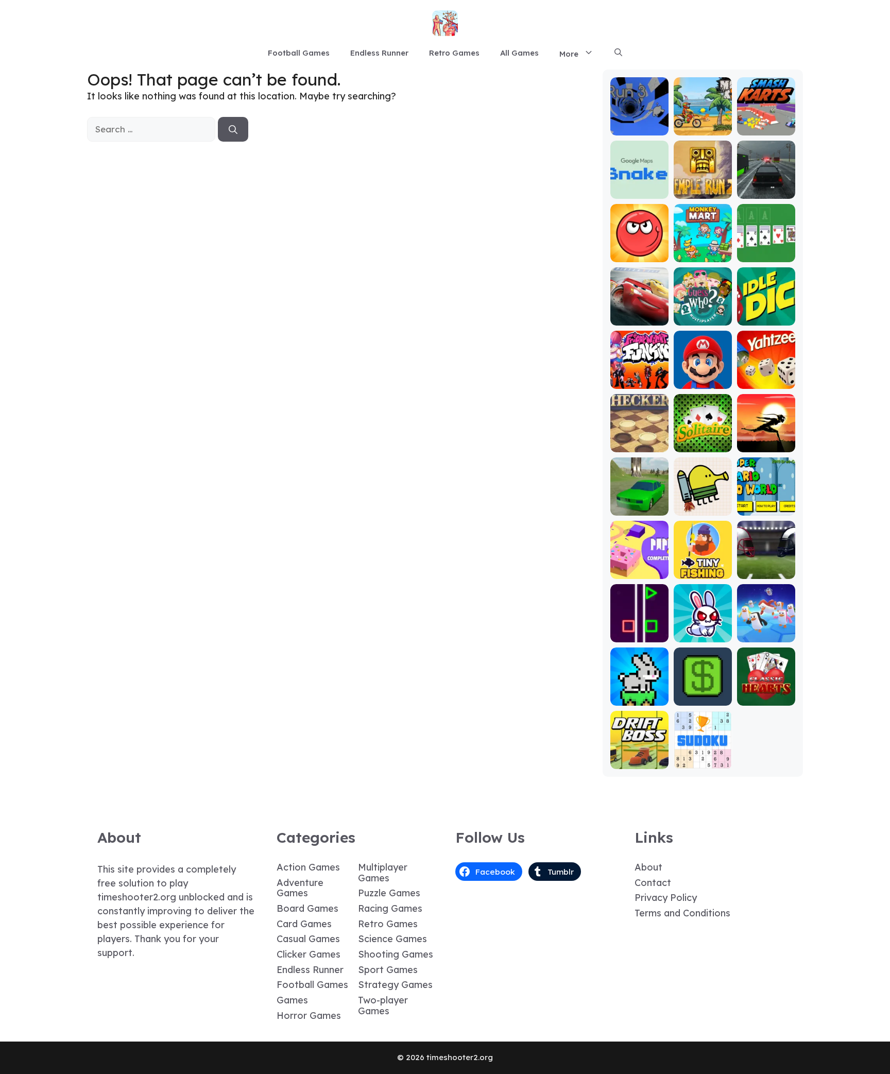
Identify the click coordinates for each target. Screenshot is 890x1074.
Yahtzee (766, 381)
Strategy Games (395, 985)
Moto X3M (702, 128)
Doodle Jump (702, 503)
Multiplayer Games (382, 872)
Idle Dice (766, 318)
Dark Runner (766, 445)
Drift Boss (639, 761)
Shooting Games (395, 954)
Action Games (308, 867)
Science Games (392, 939)
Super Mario (702, 381)
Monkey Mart (702, 255)
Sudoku (703, 761)
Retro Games (454, 53)
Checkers (639, 445)
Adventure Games (300, 888)
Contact (653, 883)
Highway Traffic (765, 186)
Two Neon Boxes (639, 630)
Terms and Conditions (682, 913)
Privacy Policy (666, 897)
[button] (618, 53)
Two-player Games (383, 1005)
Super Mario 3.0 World (766, 503)
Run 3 (639, 128)
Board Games (307, 908)
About (648, 867)
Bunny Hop (639, 698)
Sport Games (388, 970)
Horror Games (309, 1015)
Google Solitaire (766, 250)
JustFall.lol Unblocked (766, 630)
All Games (519, 53)
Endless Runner (379, 53)
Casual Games (308, 939)
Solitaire (702, 445)
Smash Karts (766, 128)
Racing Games (390, 908)
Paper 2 (639, 571)
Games (292, 1000)
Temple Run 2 (703, 186)
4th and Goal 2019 (766, 566)
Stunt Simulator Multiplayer (639, 499)
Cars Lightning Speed (639, 309)
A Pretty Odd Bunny (702, 630)
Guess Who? (702, 318)
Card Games (304, 924)
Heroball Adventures (639, 250)
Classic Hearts (766, 693)
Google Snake (639, 186)
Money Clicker (702, 693)
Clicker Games (308, 954)
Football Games (299, 53)
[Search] (233, 129)
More (568, 54)
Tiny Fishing (702, 571)
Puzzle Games (389, 893)
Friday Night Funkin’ (639, 376)
